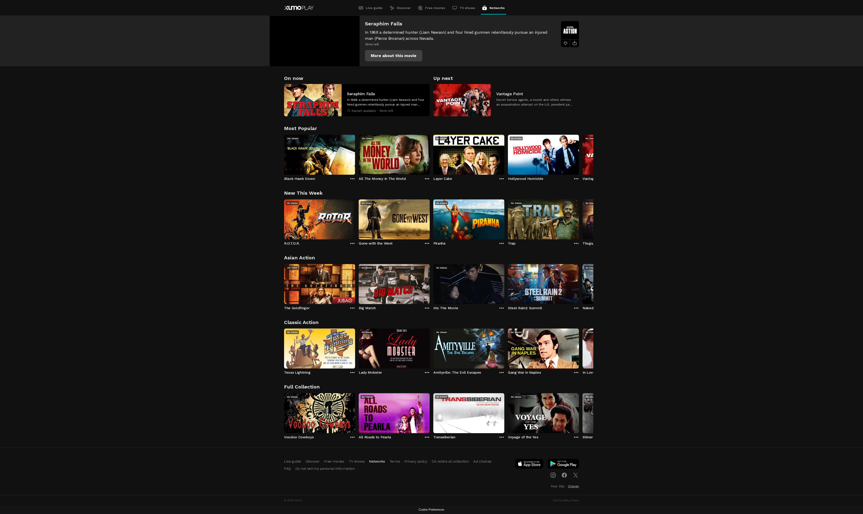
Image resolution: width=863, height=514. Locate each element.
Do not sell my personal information (325, 468)
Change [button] (573, 486)
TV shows (467, 8)
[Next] (579, 153)
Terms (394, 461)
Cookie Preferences (431, 509)
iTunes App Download (529, 465)
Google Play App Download (563, 465)
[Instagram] (553, 475)
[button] (393, 55)
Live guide (374, 8)
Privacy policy (416, 461)
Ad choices (482, 461)
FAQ (287, 468)
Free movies (435, 8)
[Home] (299, 8)
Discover (404, 8)
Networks (497, 8)
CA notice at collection (450, 461)
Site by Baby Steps (566, 500)
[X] (575, 475)
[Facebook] (564, 475)
